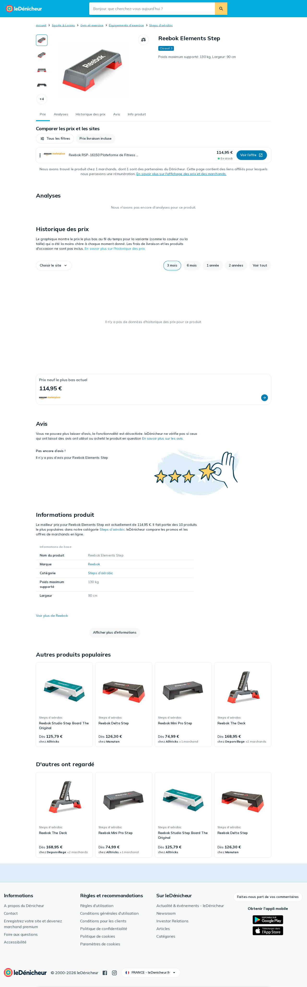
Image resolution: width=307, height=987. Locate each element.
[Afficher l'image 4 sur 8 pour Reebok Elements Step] (41, 85)
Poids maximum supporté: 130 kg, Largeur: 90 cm (197, 57)
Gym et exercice (92, 25)
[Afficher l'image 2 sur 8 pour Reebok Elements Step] (41, 55)
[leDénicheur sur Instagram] (114, 972)
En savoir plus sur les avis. (163, 438)
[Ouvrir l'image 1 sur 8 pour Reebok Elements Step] (92, 70)
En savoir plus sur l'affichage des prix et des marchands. (181, 174)
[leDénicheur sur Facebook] (105, 972)
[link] (64, 704)
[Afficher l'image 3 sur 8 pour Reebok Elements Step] (41, 70)
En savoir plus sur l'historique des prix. (115, 248)
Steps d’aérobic (161, 25)
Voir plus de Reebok (52, 615)
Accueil (41, 25)
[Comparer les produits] (143, 39)
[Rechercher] (221, 8)
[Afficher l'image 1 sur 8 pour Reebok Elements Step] (41, 40)
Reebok (94, 564)
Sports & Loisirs (63, 25)
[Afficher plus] (40, 155)
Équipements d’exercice (126, 25)
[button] (41, 99)
